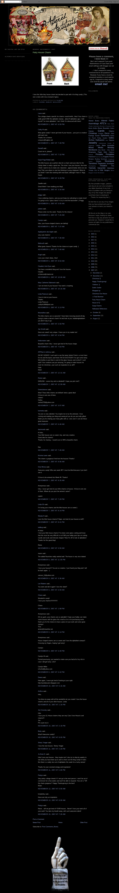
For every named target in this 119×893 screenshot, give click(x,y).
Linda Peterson (43, 294)
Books (91, 128)
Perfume (91, 154)
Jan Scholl (41, 329)
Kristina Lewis (42, 455)
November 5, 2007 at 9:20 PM (51, 178)
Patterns (111, 152)
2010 (93, 261)
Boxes (100, 128)
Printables (110, 154)
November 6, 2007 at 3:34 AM (51, 189)
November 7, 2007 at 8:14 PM (51, 510)
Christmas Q (96, 278)
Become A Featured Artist (107, 126)
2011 (93, 258)
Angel (40, 255)
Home (60, 822)
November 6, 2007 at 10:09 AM (51, 277)
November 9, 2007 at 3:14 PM (51, 632)
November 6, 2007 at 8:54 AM (51, 261)
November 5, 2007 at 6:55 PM (51, 124)
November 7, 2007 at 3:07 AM (51, 405)
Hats (107, 140)
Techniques (110, 163)
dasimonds (41, 429)
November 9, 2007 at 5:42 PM (51, 672)
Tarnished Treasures (97, 163)
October (96, 312)
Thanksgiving (92, 166)
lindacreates (42, 341)
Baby (108, 123)
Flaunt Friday (96, 138)
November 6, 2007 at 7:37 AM (51, 226)
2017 (93, 240)
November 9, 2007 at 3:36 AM (51, 578)
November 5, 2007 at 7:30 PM (51, 143)
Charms (42, 102)
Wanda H (41, 516)
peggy (40, 195)
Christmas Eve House (99, 294)
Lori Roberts (42, 584)
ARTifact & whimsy (44, 352)
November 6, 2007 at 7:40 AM (51, 249)
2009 (93, 264)
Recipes (91, 159)
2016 (93, 243)
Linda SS (41, 504)
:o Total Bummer (97, 297)
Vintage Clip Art (94, 170)
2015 (93, 246)
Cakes (112, 128)
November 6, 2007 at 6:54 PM (51, 335)
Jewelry (49, 102)
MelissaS (41, 243)
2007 (93, 270)
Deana (40, 677)
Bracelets (106, 128)
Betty (40, 731)
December (96, 273)
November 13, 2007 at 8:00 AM (51, 800)
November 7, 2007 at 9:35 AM (51, 480)
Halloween (100, 140)
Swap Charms (97, 306)
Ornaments (92, 152)
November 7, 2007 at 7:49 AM (51, 450)
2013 (93, 252)
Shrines (98, 161)
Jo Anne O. (42, 754)
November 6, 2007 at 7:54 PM (51, 347)
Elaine (40, 378)
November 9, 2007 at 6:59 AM (51, 590)
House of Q (96, 303)
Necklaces (57, 102)
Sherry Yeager (43, 742)
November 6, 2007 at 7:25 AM (51, 215)
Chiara (40, 595)
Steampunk (109, 161)
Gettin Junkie (96, 287)
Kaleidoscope (102, 143)
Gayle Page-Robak (44, 160)
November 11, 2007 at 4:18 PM (51, 749)
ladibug (40, 527)
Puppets (106, 157)
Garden (105, 138)
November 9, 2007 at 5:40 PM (51, 651)
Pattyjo (40, 775)
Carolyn (40, 220)
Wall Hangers (105, 170)
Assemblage (94, 124)
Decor (107, 133)
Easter (97, 136)
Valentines (110, 168)
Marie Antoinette (108, 145)
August (95, 318)
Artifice (40, 691)
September (97, 315)
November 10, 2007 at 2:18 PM (51, 726)
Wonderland (101, 172)
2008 (93, 267)
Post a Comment (38, 819)
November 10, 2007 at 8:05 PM (51, 737)
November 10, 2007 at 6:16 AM (51, 686)
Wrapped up (96, 291)
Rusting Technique (101, 159)
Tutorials (92, 168)
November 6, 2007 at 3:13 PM (51, 307)
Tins (112, 166)
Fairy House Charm (98, 300)
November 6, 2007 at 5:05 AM (51, 203)
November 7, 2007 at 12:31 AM (51, 373)
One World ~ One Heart (106, 150)
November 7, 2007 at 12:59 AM (51, 384)
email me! (101, 84)
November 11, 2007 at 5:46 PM (51, 770)
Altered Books (94, 121)
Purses (111, 157)
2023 (93, 234)
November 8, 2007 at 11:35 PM (51, 560)
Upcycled (101, 168)
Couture (100, 133)
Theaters (103, 166)
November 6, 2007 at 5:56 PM (51, 324)
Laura (40, 113)
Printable (99, 154)
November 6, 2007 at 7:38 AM (51, 238)
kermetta (41, 411)
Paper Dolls (102, 152)
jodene (40, 209)
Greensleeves (42, 389)
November (96, 276)
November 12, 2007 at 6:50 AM (51, 789)
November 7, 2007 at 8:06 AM (51, 462)
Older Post (83, 822)
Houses (111, 140)
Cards (101, 130)
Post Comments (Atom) (50, 827)
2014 (93, 249)
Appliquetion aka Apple (45, 232)
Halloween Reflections (99, 309)
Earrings (91, 136)
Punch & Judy (99, 156)
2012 (93, 255)
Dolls (112, 133)
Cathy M (41, 129)
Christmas (93, 133)
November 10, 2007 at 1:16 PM (51, 705)
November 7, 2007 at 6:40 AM (51, 424)
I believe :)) (96, 284)
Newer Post (37, 822)
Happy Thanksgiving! (99, 281)
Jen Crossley (42, 710)
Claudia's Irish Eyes (44, 266)
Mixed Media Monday (101, 147)
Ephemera (105, 136)
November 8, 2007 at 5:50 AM (51, 548)
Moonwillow (42, 313)
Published (92, 156)
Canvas (91, 131)
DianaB (40, 148)
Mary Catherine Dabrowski (47, 282)
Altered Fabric (107, 121)
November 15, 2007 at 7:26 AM (51, 814)
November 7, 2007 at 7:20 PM (51, 499)
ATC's (103, 123)
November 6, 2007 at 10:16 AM (51, 289)
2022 (93, 237)
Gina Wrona (42, 467)
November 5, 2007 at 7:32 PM (51, 154)
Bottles (95, 128)
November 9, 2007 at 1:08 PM (51, 609)
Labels (98, 145)
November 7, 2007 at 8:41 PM (51, 522)
